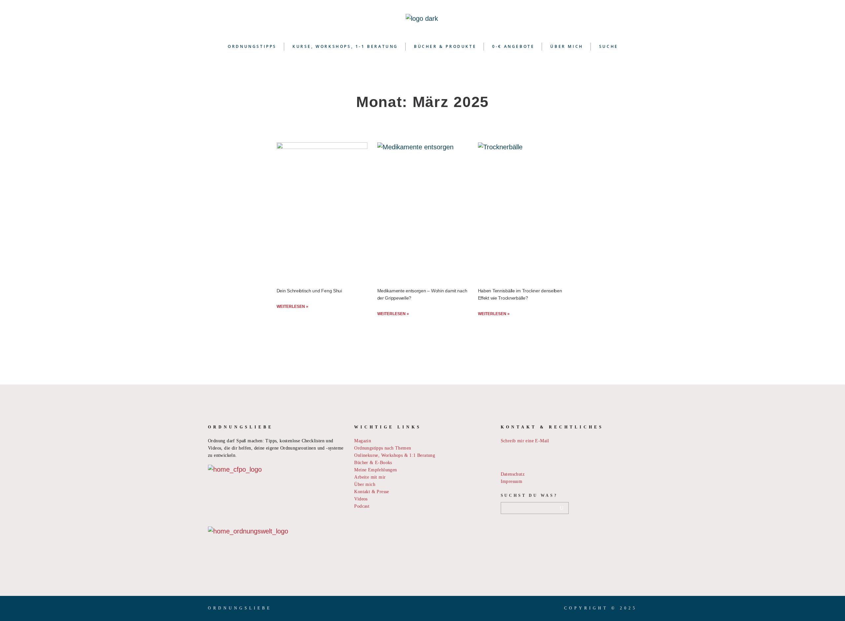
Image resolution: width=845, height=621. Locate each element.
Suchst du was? (529, 495)
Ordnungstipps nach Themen (382, 448)
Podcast (361, 506)
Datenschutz (512, 474)
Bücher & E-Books (373, 462)
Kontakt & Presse (371, 491)
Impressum (512, 481)
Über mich (364, 484)
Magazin (362, 440)
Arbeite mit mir (370, 477)
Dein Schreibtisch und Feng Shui (309, 290)
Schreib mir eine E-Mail (525, 440)
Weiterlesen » (292, 306)
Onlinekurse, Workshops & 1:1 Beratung (394, 455)
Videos (360, 498)
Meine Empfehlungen (375, 469)
